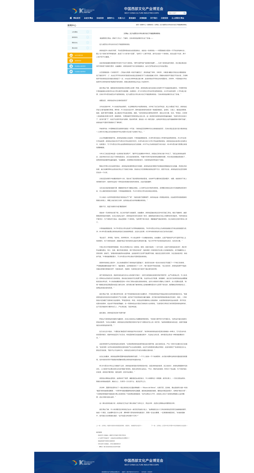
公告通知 (74, 32)
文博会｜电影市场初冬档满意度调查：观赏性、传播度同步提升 (121, 425)
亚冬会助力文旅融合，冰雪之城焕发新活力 (109, 444)
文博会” (118, 38)
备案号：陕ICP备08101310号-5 (130, 472)
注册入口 (121, 18)
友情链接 (143, 18)
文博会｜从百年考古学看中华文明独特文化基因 (171, 425)
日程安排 (164, 18)
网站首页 (76, 18)
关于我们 (153, 18)
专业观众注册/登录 (80, 66)
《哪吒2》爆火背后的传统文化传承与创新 (109, 446)
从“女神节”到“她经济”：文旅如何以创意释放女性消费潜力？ (114, 438)
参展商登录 (78, 60)
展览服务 (132, 18)
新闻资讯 (74, 37)
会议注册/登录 (79, 55)
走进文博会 (88, 18)
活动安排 (100, 18)
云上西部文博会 (178, 18)
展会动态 (74, 48)
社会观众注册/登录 (80, 71)
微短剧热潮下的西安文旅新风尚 (106, 441)
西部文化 (74, 42)
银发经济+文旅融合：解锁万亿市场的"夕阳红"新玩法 (112, 435)
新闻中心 (110, 18)
